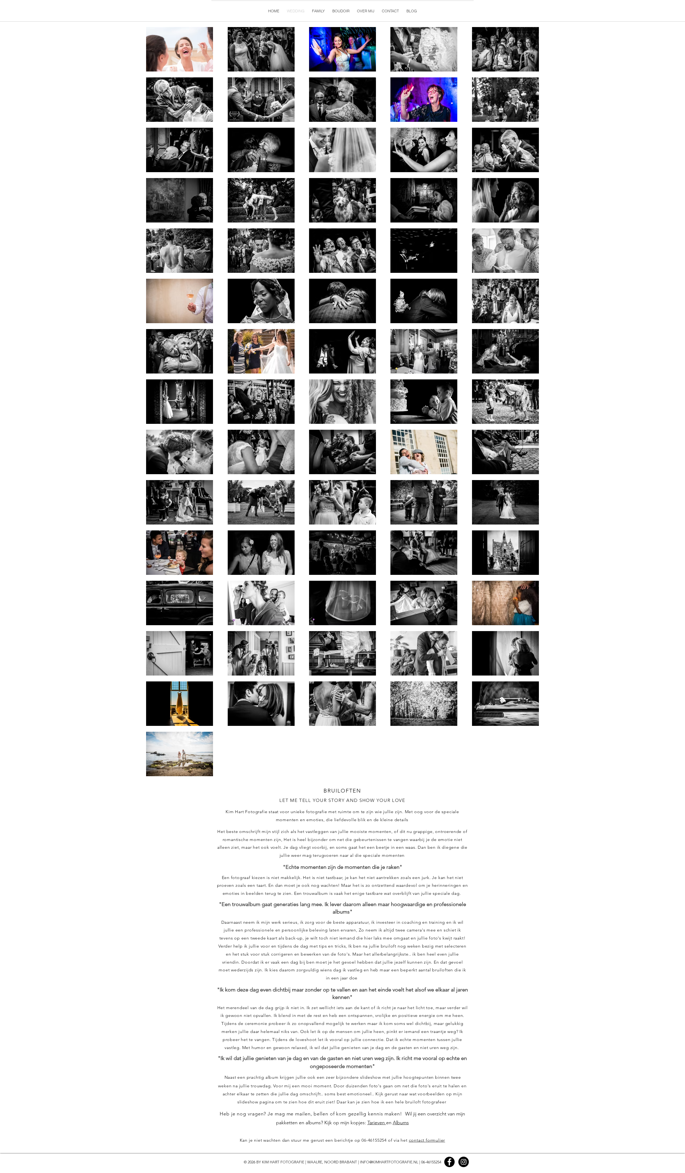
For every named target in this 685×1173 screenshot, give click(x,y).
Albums (401, 1123)
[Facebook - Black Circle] (449, 1162)
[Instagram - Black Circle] (463, 1162)
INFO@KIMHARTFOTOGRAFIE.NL (389, 1162)
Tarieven (376, 1123)
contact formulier (427, 1140)
